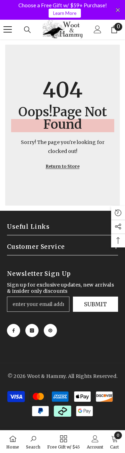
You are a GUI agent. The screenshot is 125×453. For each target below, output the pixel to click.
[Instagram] (32, 330)
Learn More (64, 13)
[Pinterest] (50, 330)
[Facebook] (13, 330)
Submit (95, 304)
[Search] (27, 30)
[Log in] (97, 29)
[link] (33, 442)
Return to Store (63, 166)
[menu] (7, 29)
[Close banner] (118, 10)
